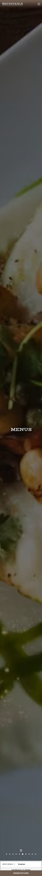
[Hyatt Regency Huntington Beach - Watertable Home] (12, 4)
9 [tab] (32, 859)
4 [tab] (16, 859)
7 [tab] (26, 859)
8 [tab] (29, 859)
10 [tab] (35, 859)
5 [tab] (19, 859)
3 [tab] (13, 859)
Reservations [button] (21, 873)
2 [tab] (10, 859)
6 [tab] (23, 859)
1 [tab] (6, 859)
